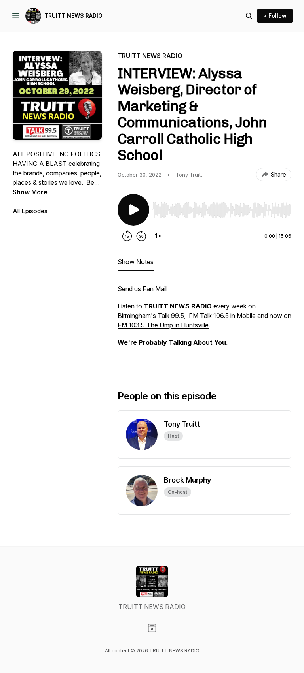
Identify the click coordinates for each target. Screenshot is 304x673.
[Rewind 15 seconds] (127, 235)
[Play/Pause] (133, 210)
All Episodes (30, 211)
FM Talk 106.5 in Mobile (222, 316)
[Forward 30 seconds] (141, 235)
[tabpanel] (204, 324)
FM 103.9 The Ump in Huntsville (163, 325)
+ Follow (275, 15)
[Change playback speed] (158, 235)
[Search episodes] (249, 16)
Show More (30, 192)
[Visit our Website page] (152, 628)
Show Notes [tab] (136, 262)
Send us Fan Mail (142, 289)
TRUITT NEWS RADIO (73, 15)
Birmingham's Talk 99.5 (151, 316)
